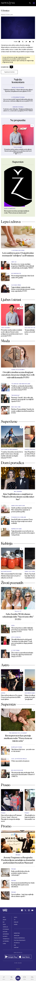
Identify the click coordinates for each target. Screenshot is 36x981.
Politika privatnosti (19, 940)
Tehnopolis (6, 938)
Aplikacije (17, 942)
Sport (4, 919)
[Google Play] (11, 957)
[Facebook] (22, 910)
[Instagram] (29, 910)
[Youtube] (32, 910)
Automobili (6, 941)
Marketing (17, 933)
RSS (15, 945)
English (16, 922)
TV (14, 919)
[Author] (18, 186)
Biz (4, 922)
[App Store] (24, 957)
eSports (5, 936)
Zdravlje (5, 927)
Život (4, 924)
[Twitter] (25, 910)
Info (4, 917)
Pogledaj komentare (9, 72)
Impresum (16, 935)
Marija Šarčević (9, 208)
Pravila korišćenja (19, 938)
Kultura (5, 931)
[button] (16, 153)
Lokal (4, 943)
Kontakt (16, 947)
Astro (3, 693)
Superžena (6, 934)
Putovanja (6, 929)
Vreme (15, 924)
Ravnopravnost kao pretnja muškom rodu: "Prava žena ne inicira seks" (16, 212)
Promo (18, 855)
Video (15, 917)
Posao (3, 813)
